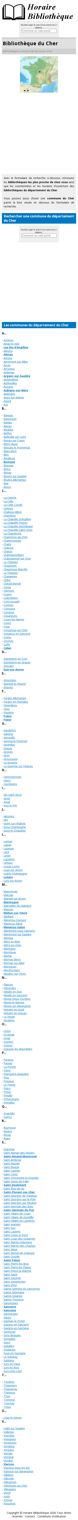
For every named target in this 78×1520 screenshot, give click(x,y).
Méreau (8, 938)
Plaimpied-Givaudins (16, 1074)
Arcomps (9, 369)
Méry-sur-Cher (12, 945)
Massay (8, 909)
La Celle (8, 501)
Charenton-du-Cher (15, 537)
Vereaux (9, 1450)
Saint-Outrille (12, 1256)
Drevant (9, 666)
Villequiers (10, 1489)
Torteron (9, 1399)
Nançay (8, 984)
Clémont (9, 591)
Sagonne (9, 1149)
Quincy (8, 1117)
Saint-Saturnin (12, 1278)
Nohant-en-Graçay (15, 1013)
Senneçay (9, 1331)
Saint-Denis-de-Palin (16, 1181)
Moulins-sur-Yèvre (15, 974)
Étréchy (8, 687)
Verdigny (9, 1446)
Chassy (8, 551)
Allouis (8, 354)
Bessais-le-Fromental (17, 447)
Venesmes (10, 1442)
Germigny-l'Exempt (15, 741)
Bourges (9, 462)
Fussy (7, 719)
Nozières (9, 1020)
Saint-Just (10, 1228)
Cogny (8, 594)
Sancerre (10, 1306)
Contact (30, 1516)
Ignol (7, 798)
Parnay (8, 1063)
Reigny (8, 1131)
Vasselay (9, 1435)
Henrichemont (12, 777)
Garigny (8, 734)
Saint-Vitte (10, 1285)
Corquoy (9, 612)
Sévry (7, 1342)
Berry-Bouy (11, 444)
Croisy (7, 637)
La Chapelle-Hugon (15, 523)
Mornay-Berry (12, 959)
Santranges (11, 1314)
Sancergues (11, 1303)
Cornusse (9, 608)
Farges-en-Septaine (16, 701)
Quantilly (9, 1113)
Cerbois (8, 508)
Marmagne (11, 902)
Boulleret (9, 458)
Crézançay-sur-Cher (16, 630)
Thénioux (9, 1392)
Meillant (8, 916)
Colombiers (11, 598)
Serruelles (10, 1339)
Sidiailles (9, 1346)
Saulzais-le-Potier (14, 1321)
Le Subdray (11, 1357)
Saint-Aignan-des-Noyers (19, 1153)
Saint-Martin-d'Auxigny (18, 1242)
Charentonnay (12, 540)
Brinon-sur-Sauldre (15, 476)
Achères (8, 340)
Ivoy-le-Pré (10, 805)
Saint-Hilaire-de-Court (17, 1213)
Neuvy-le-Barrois (14, 1002)
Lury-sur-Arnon (13, 880)
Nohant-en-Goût (14, 1009)
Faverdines (10, 705)
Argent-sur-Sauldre (17, 376)
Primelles (9, 1102)
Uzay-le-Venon (13, 1417)
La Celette (10, 497)
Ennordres (10, 680)
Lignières (9, 859)
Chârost (8, 548)
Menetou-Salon (14, 927)
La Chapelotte (12, 533)
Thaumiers (10, 1385)
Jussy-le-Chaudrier (15, 830)
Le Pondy (9, 1084)
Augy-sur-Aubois (14, 397)
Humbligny (10, 784)
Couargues (10, 616)
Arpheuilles (10, 383)
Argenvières (11, 379)
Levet (7, 855)
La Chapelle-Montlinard (18, 526)
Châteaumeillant (14, 555)
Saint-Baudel (12, 1163)
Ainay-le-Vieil (11, 344)
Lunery (8, 877)
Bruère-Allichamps (15, 480)
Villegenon (10, 1482)
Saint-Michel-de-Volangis (19, 1253)
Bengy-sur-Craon (14, 440)
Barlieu (8, 422)
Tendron (9, 1382)
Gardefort (10, 730)
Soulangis (10, 1349)
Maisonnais (11, 891)
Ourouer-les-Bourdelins (18, 1049)
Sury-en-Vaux (12, 1364)
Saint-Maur (10, 1249)
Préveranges (11, 1099)
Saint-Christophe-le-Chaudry (21, 1178)
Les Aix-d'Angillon (16, 347)
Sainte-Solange (13, 1296)
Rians (7, 1138)
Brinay (7, 472)
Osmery (8, 1042)
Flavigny (9, 712)
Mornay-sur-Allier (14, 963)
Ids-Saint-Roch (13, 795)
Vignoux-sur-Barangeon (18, 1471)
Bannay (8, 415)
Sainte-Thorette (14, 1299)
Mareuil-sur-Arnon (15, 898)
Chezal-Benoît (12, 583)
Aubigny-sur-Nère (16, 390)
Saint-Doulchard (15, 1185)
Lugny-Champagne (15, 873)
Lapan (7, 845)
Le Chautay (11, 573)
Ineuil (7, 802)
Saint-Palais (12, 1260)
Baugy (8, 426)
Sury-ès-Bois (11, 1367)
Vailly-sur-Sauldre (14, 1428)
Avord (7, 401)
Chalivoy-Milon (13, 512)
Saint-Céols (11, 1174)
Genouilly (9, 737)
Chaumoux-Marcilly (15, 569)
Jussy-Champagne (15, 827)
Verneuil (8, 1457)
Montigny (10, 948)
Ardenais (9, 372)
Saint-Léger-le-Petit (16, 1235)
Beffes (8, 433)
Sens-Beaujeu (12, 1335)
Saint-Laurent (12, 1231)
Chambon (10, 515)
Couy (7, 626)
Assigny (8, 386)
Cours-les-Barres (14, 619)
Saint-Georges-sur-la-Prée (20, 1199)
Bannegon (10, 419)
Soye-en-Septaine (15, 1353)
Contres (8, 605)
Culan (7, 648)
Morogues (10, 966)
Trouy (7, 1407)
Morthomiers (12, 970)
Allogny (8, 351)
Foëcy (8, 716)
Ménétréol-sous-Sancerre (19, 931)
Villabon (8, 1475)
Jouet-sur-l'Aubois (15, 823)
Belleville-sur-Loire (15, 437)
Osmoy (8, 1045)
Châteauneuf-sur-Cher (17, 558)
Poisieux (9, 1081)
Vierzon (9, 1464)
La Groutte (10, 762)
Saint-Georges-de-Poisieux (20, 1195)
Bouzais (8, 465)
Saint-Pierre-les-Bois (16, 1263)
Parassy (8, 1059)
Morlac (8, 956)
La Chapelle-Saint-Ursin (18, 530)
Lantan (8, 841)
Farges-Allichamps (15, 698)
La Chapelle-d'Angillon (17, 519)
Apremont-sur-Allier (16, 361)
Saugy (7, 1317)
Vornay (8, 1500)
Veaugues (10, 1439)
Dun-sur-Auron (14, 669)
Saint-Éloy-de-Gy (14, 1188)
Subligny (9, 1360)
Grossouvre (11, 759)
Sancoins (10, 1310)
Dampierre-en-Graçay (17, 662)
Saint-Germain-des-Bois (18, 1206)
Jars (6, 820)
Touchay (9, 1403)
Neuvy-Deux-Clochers (17, 999)
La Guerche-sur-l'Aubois (18, 766)
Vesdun (8, 1460)
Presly (7, 1092)
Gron (7, 755)
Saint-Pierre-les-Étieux (17, 1267)
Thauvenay (10, 1389)
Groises (8, 752)
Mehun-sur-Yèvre (15, 913)
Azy (6, 404)
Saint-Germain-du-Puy (19, 1210)
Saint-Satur (10, 1274)
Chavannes (10, 576)
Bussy (7, 487)
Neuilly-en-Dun (13, 991)
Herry (7, 780)
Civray (7, 587)
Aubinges (9, 394)
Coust (7, 623)
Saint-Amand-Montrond (20, 1156)
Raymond (10, 1127)
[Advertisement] (39, 133)
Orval (7, 1038)
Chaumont (10, 565)
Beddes (8, 429)
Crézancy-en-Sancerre (17, 633)
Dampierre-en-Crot (15, 659)
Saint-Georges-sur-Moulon (20, 1203)
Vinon (7, 1493)
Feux (7, 709)
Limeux (8, 863)
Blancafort (10, 451)
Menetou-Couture (15, 920)
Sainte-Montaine (14, 1292)
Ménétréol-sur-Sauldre (17, 934)
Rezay (7, 1135)
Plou (6, 1077)
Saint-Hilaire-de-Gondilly (19, 1217)
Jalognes (9, 816)
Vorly (7, 1496)
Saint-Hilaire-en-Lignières (19, 1221)
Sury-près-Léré (13, 1371)
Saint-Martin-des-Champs (20, 1246)
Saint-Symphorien (15, 1281)
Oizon (7, 1031)
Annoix (8, 358)
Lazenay (9, 848)
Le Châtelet (11, 562)
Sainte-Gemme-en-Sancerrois (22, 1289)
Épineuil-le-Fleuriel (15, 684)
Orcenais (9, 1034)
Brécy (7, 469)
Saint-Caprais (12, 1170)
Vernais (8, 1453)
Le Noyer (9, 1016)
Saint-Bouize (11, 1167)
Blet (6, 454)
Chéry (7, 580)
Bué (6, 483)
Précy (7, 1088)
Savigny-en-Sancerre (16, 1324)
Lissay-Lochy (12, 866)
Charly (7, 544)
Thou (7, 1396)
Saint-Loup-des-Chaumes (19, 1238)
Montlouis (10, 952)
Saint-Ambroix (12, 1160)
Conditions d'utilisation (51, 1516)
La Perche (10, 1067)
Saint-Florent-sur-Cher (19, 1192)
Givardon (9, 744)
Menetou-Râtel (13, 923)
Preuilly (8, 1095)
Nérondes (10, 988)
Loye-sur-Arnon (13, 870)
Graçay (8, 748)
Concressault (12, 601)
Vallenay (9, 1432)
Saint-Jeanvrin (12, 1224)
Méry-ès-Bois (12, 941)
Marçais (8, 895)
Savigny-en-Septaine (16, 1328)
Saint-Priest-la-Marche (17, 1271)
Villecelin (9, 1478)
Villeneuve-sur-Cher (15, 1485)
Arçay (7, 365)
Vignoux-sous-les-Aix (17, 1468)
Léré (6, 852)
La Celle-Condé (13, 505)
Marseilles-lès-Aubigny (17, 906)
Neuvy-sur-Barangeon (17, 1006)
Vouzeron (10, 1503)
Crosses (8, 641)
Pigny (7, 1070)
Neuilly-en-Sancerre (15, 995)
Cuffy (7, 644)
